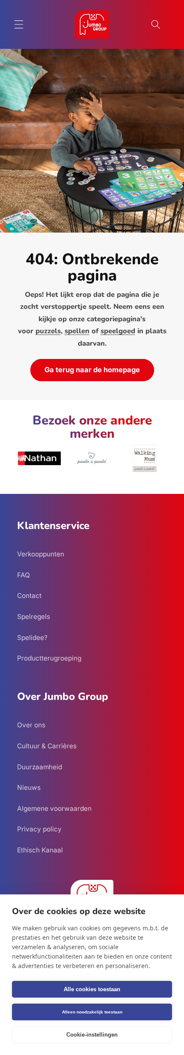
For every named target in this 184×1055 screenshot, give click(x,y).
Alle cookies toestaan (92, 989)
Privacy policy (39, 829)
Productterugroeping (49, 658)
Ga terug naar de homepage (92, 369)
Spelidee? (32, 638)
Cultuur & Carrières (47, 746)
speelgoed (118, 331)
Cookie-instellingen (92, 1034)
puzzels (48, 331)
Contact (29, 596)
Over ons (31, 725)
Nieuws (29, 787)
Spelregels (33, 617)
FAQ (23, 575)
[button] (19, 24)
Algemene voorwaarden (54, 808)
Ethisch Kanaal (40, 850)
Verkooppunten (40, 554)
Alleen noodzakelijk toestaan (92, 1012)
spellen (77, 331)
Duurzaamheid (39, 767)
